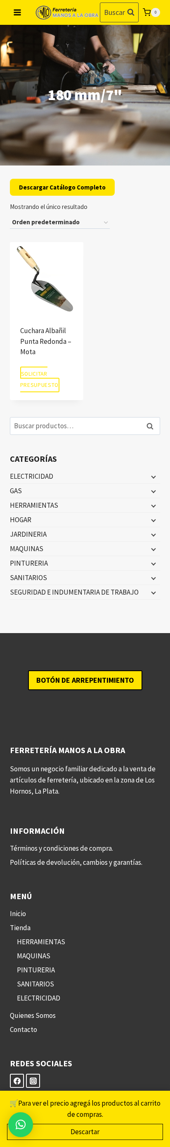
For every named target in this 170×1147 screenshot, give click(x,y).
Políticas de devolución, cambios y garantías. (76, 862)
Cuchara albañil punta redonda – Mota (45, 341)
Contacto (23, 1029)
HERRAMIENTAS (34, 505)
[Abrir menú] (17, 12)
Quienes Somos (33, 1015)
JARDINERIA (28, 534)
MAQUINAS (26, 548)
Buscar (152, 426)
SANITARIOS (28, 577)
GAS (16, 490)
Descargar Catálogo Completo (62, 187)
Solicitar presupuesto (39, 379)
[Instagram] (33, 1081)
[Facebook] (17, 1081)
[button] (20, 1124)
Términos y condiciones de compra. (61, 848)
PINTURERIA (29, 563)
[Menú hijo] (152, 476)
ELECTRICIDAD (31, 476)
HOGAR (20, 519)
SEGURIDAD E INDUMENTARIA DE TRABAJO (74, 592)
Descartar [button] (85, 1131)
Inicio (18, 913)
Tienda (20, 927)
